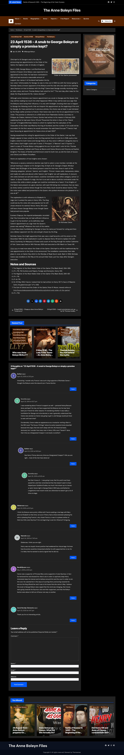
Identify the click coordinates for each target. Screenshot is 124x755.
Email (13, 670)
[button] (114, 21)
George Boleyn (39, 37)
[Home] (11, 21)
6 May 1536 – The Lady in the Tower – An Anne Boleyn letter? (44, 354)
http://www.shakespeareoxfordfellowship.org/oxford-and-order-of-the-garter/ (41, 290)
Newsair (67, 752)
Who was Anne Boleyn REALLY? (20, 353)
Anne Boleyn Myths (19, 338)
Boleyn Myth (65, 329)
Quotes (86, 19)
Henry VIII (96, 707)
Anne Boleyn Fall (16, 37)
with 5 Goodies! (99, 61)
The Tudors (69, 707)
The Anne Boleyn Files (62, 10)
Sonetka (24, 399)
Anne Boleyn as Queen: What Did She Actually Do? (47, 730)
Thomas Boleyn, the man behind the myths (67, 352)
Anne (45, 19)
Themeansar (77, 752)
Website (13, 677)
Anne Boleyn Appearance (21, 329)
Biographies (35, 19)
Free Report (65, 19)
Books (25, 19)
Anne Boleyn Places (19, 340)
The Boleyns (50, 37)
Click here (14, 249)
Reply (73, 389)
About (17, 19)
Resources (76, 19)
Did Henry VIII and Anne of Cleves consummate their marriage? (100, 731)
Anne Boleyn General (19, 335)
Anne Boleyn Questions (20, 343)
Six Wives (104, 707)
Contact (18, 24)
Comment (14, 636)
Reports (54, 19)
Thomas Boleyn (65, 335)
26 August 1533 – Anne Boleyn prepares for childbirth (21, 731)
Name (13, 663)
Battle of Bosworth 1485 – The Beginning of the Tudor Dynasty (74, 731)
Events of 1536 (28, 37)
